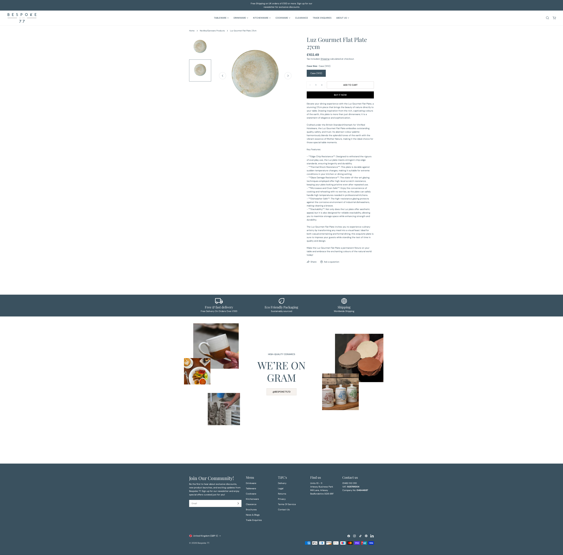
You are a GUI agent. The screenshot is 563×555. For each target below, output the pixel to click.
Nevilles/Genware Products (212, 30)
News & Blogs (253, 514)
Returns (282, 493)
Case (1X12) (316, 73)
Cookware (251, 493)
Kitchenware (252, 499)
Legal (280, 488)
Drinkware (251, 483)
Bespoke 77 (203, 543)
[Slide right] (287, 75)
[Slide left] (222, 75)
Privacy (282, 499)
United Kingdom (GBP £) (205, 535)
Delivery (282, 483)
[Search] (547, 18)
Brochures (251, 509)
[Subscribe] (238, 503)
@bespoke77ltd (281, 391)
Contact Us (284, 509)
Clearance (251, 504)
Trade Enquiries (254, 520)
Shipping (324, 58)
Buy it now (340, 94)
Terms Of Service (287, 504)
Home (192, 30)
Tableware (251, 488)
